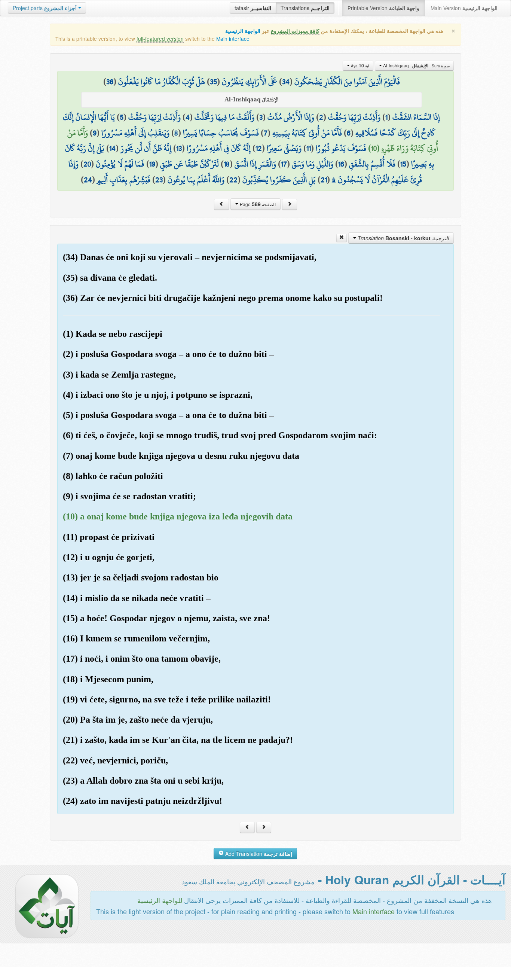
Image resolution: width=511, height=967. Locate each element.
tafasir (253, 8)
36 (109, 81)
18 (227, 164)
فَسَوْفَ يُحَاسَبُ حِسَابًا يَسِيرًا (221, 133)
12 (259, 148)
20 (87, 164)
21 (324, 179)
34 (286, 81)
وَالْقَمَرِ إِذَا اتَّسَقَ (255, 164)
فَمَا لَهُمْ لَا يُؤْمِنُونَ (120, 164)
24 (88, 179)
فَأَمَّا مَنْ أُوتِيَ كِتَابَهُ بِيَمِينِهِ (307, 133)
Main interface (233, 38)
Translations (305, 8)
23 (159, 179)
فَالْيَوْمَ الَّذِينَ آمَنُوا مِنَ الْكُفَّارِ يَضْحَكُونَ (347, 81)
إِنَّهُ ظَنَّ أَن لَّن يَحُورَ (145, 148)
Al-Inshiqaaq (416, 65)
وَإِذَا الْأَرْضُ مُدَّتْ (290, 117)
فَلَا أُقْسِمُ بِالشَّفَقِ (372, 164)
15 (403, 164)
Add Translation (258, 853)
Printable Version (383, 8)
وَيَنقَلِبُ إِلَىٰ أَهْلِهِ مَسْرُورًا (135, 133)
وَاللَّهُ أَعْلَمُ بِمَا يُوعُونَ (196, 179)
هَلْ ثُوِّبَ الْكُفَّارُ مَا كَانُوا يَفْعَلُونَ (161, 81)
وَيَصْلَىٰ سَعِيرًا (284, 148)
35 (213, 81)
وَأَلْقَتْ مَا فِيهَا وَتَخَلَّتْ (224, 117)
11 (308, 148)
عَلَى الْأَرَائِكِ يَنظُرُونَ (249, 81)
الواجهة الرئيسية (242, 30)
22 (233, 179)
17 (284, 164)
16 (341, 164)
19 (152, 164)
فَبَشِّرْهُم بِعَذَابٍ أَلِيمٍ (123, 179)
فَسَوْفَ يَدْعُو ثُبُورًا (341, 148)
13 (179, 148)
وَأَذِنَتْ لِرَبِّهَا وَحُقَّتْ (354, 117)
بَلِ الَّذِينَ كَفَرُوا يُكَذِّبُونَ (279, 179)
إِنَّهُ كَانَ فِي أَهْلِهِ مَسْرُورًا (219, 148)
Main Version (464, 8)
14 (112, 148)
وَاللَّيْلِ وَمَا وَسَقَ (312, 164)
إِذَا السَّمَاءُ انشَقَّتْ (416, 117)
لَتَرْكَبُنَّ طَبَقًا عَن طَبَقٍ (189, 164)
